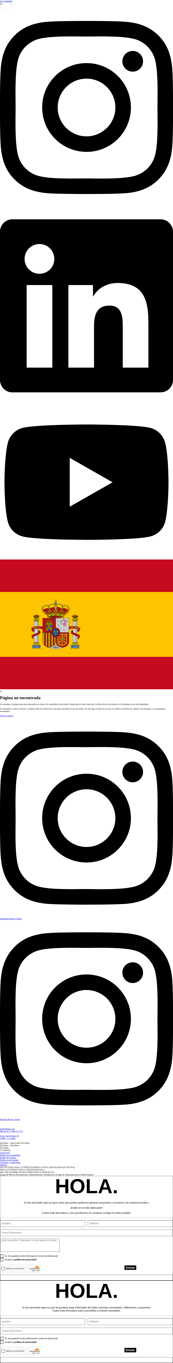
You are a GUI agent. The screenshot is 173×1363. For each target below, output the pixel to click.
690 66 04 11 (6, 1131)
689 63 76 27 (17, 1131)
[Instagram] (86, 206)
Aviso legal (5, 1153)
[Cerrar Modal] (1, 1197)
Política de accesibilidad (10, 1155)
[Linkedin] (86, 404)
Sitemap (3, 1165)
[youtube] (86, 558)
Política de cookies (8, 1157)
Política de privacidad (9, 1160)
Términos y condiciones (10, 1162)
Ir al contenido (6, 1)
